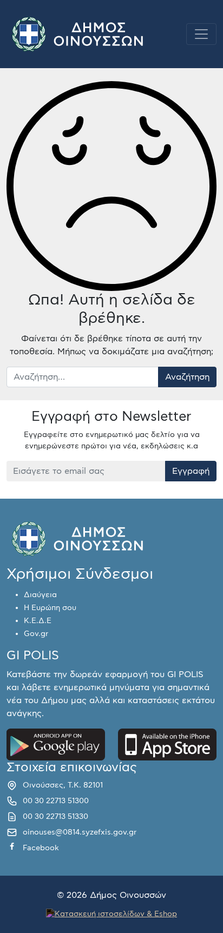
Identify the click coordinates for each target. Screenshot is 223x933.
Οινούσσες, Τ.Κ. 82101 (63, 785)
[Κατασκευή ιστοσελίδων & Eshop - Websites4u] (111, 913)
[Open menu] (201, 34)
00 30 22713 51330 (55, 816)
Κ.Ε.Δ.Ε (37, 621)
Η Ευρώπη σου (50, 608)
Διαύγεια (40, 595)
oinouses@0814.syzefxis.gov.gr (79, 832)
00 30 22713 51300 (56, 801)
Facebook (41, 848)
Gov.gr (36, 634)
